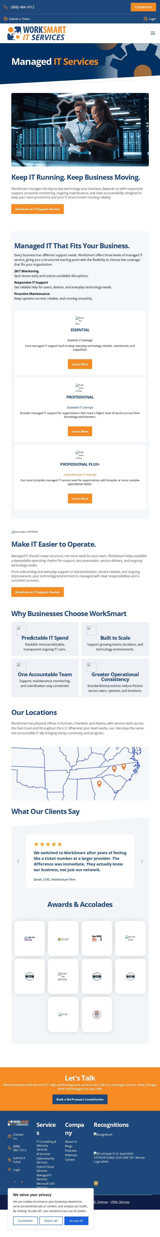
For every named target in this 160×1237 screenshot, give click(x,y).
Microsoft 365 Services (45, 1185)
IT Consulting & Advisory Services (46, 1145)
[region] (51, 1208)
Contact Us (143, 7)
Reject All (51, 1221)
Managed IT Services (44, 1177)
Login (152, 19)
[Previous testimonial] (18, 861)
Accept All (76, 1221)
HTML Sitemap (120, 1202)
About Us (71, 1141)
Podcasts (71, 1150)
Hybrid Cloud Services (45, 1169)
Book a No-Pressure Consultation (80, 1099)
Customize (25, 1221)
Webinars (71, 1155)
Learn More (80, 364)
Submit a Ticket (19, 19)
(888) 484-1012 (22, 7)
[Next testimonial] (142, 861)
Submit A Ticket (19, 1160)
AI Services (43, 1154)
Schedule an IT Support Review (37, 209)
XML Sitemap (99, 1202)
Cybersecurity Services (45, 1160)
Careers (70, 1159)
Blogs (68, 1146)
